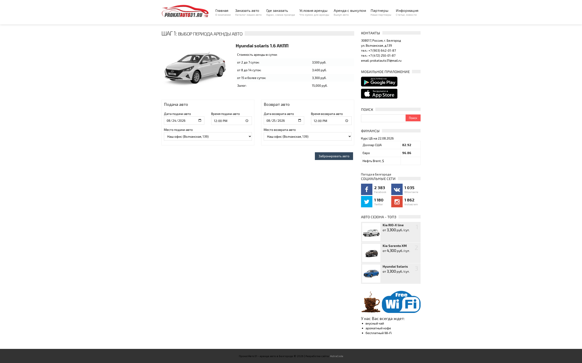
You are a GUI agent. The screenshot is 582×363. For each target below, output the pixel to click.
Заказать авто (248, 12)
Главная (223, 12)
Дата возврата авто (279, 114)
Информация (407, 12)
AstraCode (336, 356)
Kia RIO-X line (393, 225)
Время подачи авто (225, 114)
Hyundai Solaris (395, 266)
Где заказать (280, 12)
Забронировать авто (334, 156)
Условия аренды (314, 12)
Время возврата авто (327, 114)
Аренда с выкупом (350, 12)
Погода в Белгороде (376, 174)
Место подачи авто (178, 130)
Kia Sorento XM (395, 246)
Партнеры (381, 12)
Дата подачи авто (177, 114)
